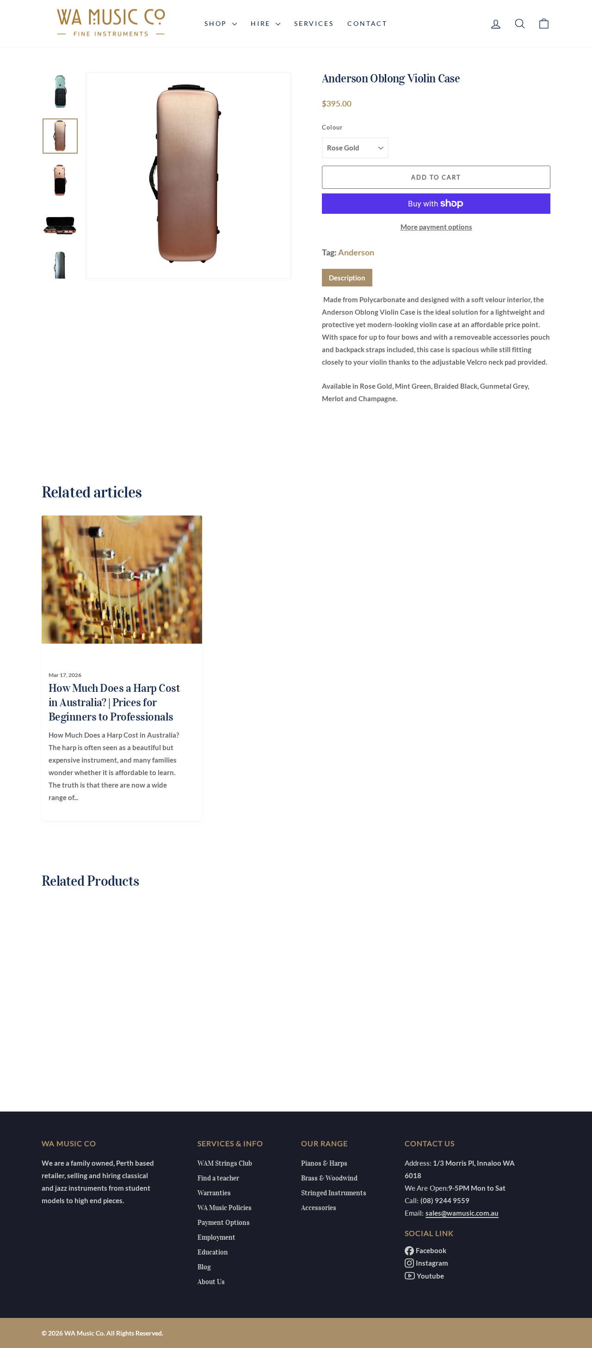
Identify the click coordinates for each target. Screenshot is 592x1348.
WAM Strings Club (224, 1163)
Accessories (318, 1208)
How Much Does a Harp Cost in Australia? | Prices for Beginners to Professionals (114, 702)
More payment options (436, 227)
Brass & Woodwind (329, 1178)
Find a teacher (218, 1178)
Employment (216, 1237)
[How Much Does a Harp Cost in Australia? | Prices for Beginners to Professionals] (116, 579)
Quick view (101, 1021)
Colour (332, 127)
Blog (204, 1267)
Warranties (214, 1193)
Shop (217, 23)
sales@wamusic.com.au (462, 1213)
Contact (367, 23)
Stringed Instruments (333, 1193)
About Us (211, 1282)
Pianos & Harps (324, 1163)
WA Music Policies (224, 1208)
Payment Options (223, 1222)
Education (212, 1252)
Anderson (356, 252)
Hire (262, 23)
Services (313, 23)
